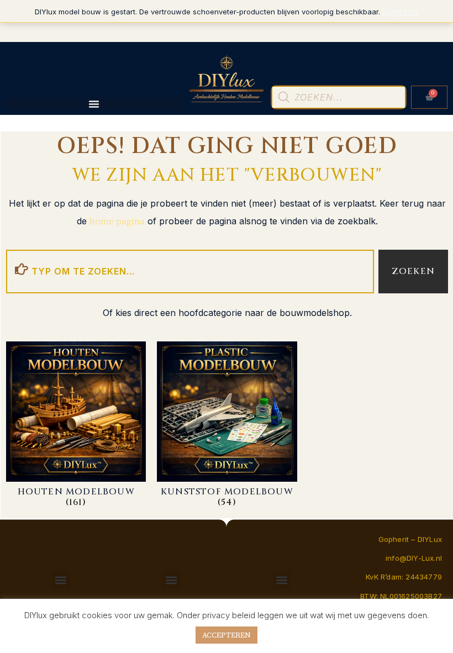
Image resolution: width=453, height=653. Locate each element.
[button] (61, 580)
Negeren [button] (400, 11)
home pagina (117, 221)
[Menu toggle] (93, 103)
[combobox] (190, 271)
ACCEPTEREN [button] (226, 635)
